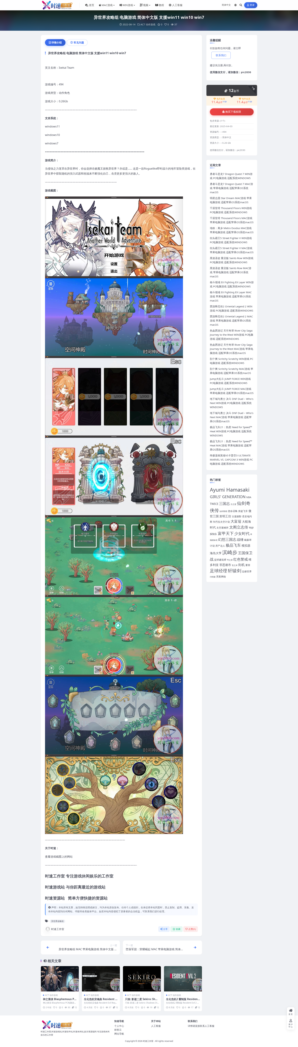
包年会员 (246, 99)
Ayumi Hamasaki (230, 489)
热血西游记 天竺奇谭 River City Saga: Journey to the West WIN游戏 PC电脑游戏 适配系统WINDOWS (231, 334)
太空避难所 (222, 527)
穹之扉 (230, 560)
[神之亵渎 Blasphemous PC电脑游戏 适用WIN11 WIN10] (60, 978)
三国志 (224, 503)
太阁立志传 (238, 527)
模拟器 (246, 545)
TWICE (214, 504)
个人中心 (119, 1026)
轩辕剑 (234, 571)
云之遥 (233, 504)
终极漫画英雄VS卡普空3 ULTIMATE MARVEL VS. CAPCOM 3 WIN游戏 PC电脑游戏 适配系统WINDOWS (231, 459)
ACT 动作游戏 (148, 24)
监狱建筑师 (220, 559)
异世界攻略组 (57, 921)
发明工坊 (225, 516)
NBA (248, 497)
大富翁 (236, 521)
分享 (165, 929)
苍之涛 (234, 565)
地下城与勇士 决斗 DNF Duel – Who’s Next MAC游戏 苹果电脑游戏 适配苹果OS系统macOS (231, 417)
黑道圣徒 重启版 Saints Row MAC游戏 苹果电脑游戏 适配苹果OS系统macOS (230, 272)
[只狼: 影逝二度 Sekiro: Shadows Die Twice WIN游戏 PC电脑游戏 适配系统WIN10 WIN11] (142, 978)
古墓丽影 (236, 516)
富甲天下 (226, 533)
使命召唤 (232, 511)
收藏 (178, 929)
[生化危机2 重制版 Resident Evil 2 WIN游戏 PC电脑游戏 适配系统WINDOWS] (183, 978)
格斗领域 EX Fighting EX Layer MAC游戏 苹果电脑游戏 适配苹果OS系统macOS (231, 296)
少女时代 (242, 533)
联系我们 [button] (221, 55)
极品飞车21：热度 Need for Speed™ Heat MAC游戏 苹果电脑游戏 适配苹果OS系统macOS (231, 445)
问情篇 (213, 577)
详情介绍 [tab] (56, 42)
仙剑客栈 (223, 511)
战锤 (240, 539)
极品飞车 (233, 545)
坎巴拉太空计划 (221, 521)
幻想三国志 (227, 539)
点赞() (192, 929)
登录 (252, 5)
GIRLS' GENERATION (228, 496)
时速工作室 (57, 929)
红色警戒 (240, 559)
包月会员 (221, 99)
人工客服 (156, 1026)
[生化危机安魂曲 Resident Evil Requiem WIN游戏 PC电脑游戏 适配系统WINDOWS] (101, 978)
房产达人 (220, 545)
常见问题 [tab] (79, 42)
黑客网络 (221, 576)
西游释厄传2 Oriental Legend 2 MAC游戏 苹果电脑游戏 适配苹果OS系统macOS (231, 320)
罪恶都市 (225, 565)
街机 (241, 564)
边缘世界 (247, 571)
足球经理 (218, 571)
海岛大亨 (216, 553)
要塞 (247, 565)
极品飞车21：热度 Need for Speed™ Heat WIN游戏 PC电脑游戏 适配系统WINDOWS (231, 431)
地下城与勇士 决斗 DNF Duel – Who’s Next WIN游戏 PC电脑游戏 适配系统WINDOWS (231, 403)
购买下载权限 (233, 111)
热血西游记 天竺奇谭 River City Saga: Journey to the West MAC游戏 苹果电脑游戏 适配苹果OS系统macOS (231, 349)
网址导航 (119, 1033)
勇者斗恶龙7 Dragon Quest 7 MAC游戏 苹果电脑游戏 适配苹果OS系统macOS (231, 188)
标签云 (118, 1029)
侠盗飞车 (243, 511)
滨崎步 (229, 552)
